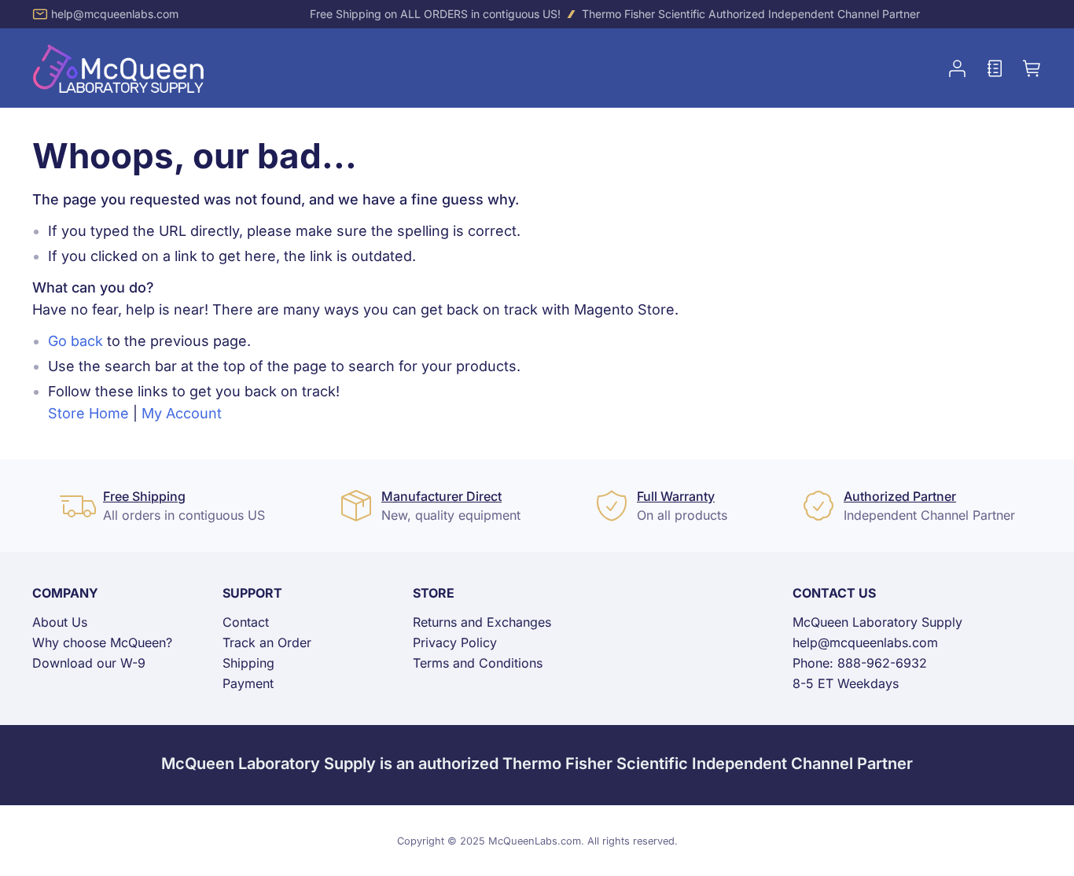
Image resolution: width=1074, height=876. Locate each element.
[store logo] (118, 68)
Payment (248, 683)
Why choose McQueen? (102, 642)
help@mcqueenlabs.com (114, 13)
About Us (59, 622)
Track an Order (267, 642)
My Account (182, 413)
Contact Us (834, 593)
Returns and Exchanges (482, 622)
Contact (246, 622)
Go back (75, 341)
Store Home (88, 413)
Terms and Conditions (478, 663)
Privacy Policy (455, 642)
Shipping (248, 663)
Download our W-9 (88, 663)
